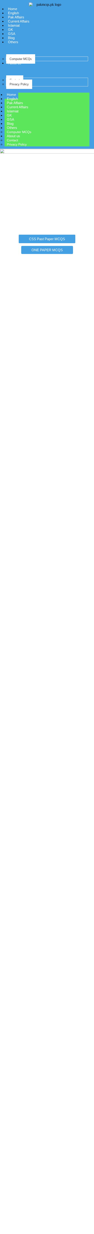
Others (13, 42)
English (13, 13)
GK (10, 29)
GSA (11, 34)
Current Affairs (18, 21)
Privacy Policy (19, 84)
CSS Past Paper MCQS (47, 239)
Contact (12, 140)
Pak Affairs (16, 17)
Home (12, 9)
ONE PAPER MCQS (47, 250)
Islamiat (14, 25)
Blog (11, 38)
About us (14, 63)
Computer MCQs (21, 59)
